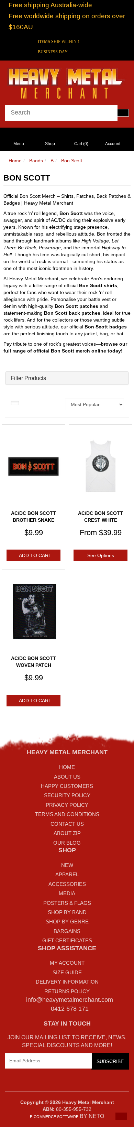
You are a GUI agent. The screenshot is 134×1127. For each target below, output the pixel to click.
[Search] (123, 113)
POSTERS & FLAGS (67, 903)
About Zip (67, 833)
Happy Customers (67, 786)
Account (112, 143)
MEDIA (67, 893)
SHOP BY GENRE (67, 921)
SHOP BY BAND (67, 912)
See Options (100, 555)
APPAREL (67, 874)
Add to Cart (35, 555)
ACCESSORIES (67, 884)
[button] (121, 1116)
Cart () (81, 143)
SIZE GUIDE (67, 972)
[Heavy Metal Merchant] (67, 82)
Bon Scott (71, 160)
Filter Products (28, 378)
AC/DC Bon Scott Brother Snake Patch (33, 519)
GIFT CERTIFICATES (67, 940)
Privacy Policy (67, 805)
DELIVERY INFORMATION (67, 982)
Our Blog (67, 843)
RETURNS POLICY (67, 991)
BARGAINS (67, 931)
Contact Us (67, 824)
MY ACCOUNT (67, 963)
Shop (50, 143)
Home (15, 160)
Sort (56, 402)
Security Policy (67, 795)
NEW (67, 865)
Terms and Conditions (67, 814)
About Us (67, 777)
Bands (36, 160)
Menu (18, 143)
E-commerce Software (54, 1117)
